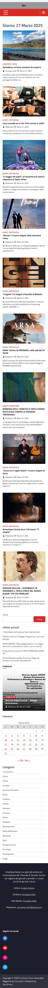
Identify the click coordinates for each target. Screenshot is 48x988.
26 (18, 748)
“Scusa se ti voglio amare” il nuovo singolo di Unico (24, 472)
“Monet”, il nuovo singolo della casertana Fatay (22, 237)
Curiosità (7, 64)
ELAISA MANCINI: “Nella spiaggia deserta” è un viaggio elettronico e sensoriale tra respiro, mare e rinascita (23, 645)
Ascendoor (19, 981)
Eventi (5, 120)
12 (18, 740)
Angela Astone (27, 888)
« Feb (20, 760)
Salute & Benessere (11, 406)
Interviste (6, 808)
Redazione (9, 127)
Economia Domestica (10, 790)
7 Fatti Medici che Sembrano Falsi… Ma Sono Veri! (21, 632)
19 (18, 744)
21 (30, 744)
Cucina (5, 776)
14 (30, 740)
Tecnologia (7, 849)
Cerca (5, 614)
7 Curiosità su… (8, 771)
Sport (5, 840)
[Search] (43, 13)
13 (24, 740)
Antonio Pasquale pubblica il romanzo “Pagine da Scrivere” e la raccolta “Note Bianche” (21, 659)
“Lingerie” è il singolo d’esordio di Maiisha (22, 294)
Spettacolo (14, 120)
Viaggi (14, 64)
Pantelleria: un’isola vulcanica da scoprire (22, 67)
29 (36, 748)
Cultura (5, 780)
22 (36, 744)
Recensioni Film (8, 826)
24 (6, 748)
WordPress (7, 984)
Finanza (6, 803)
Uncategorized (8, 854)
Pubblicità (10, 697)
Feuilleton (6, 799)
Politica (5, 817)
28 (30, 748)
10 (6, 740)
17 (6, 744)
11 (12, 740)
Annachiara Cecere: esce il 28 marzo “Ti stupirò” (21, 531)
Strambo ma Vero (9, 844)
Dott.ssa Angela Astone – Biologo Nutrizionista (21, 702)
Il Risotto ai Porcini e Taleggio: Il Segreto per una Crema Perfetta (23, 637)
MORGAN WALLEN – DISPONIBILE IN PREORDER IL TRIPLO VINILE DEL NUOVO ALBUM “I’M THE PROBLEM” (22, 590)
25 (12, 748)
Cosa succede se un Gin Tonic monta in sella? (23, 123)
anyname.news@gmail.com (29, 907)
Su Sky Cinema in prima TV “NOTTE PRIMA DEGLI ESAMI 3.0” (23, 652)
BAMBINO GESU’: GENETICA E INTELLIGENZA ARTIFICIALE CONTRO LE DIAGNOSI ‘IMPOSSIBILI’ (24, 411)
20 (24, 744)
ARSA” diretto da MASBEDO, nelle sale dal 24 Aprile (24, 352)
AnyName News (26, 978)
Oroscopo (6, 813)
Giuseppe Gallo (11, 71)
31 (6, 753)
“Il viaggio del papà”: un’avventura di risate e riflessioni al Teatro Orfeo (24, 178)
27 (24, 748)
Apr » (27, 760)
